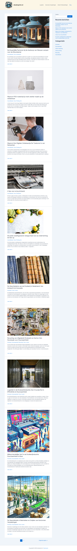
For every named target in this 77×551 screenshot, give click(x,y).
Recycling (21, 342)
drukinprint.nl (18, 5)
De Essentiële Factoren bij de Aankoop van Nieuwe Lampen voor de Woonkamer (63, 24)
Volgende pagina (43, 540)
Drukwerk (9, 290)
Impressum (46, 548)
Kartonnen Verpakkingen (50, 4)
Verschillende (10, 54)
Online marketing (59, 48)
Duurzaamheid (15, 342)
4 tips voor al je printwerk (16, 191)
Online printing (58, 50)
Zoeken (57, 14)
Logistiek (42, 4)
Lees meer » (10, 64)
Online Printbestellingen (63, 4)
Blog (70, 4)
